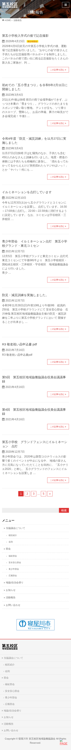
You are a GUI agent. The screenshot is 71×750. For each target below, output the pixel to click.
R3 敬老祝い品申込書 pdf (19, 344)
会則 (7, 671)
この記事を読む (57, 70)
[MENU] (65, 5)
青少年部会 (32, 41)
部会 (6, 677)
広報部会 (10, 704)
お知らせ (8, 717)
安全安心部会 (12, 691)
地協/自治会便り (12, 710)
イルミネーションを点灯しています (27, 192)
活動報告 (8, 723)
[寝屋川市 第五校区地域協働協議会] (10, 4)
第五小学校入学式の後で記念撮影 (25, 35)
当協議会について (13, 658)
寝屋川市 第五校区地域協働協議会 (36, 738)
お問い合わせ (11, 730)
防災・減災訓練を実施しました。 (25, 295)
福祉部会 (10, 684)
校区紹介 (10, 664)
